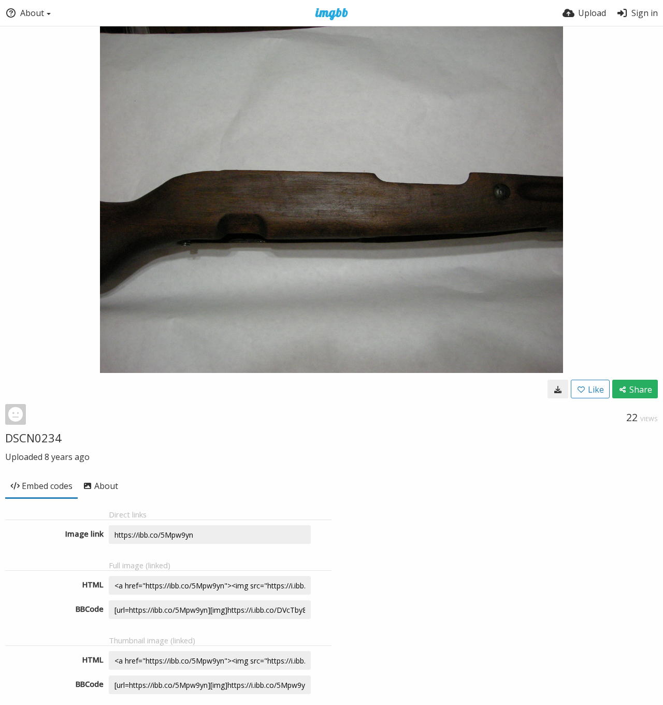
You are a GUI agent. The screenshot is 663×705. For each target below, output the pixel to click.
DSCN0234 (33, 437)
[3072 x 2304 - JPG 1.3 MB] (557, 389)
